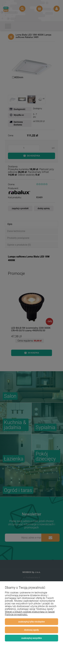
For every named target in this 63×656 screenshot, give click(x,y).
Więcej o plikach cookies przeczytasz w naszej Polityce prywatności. (30, 613)
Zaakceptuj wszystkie (31, 638)
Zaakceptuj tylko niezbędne (31, 621)
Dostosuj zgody (31, 630)
